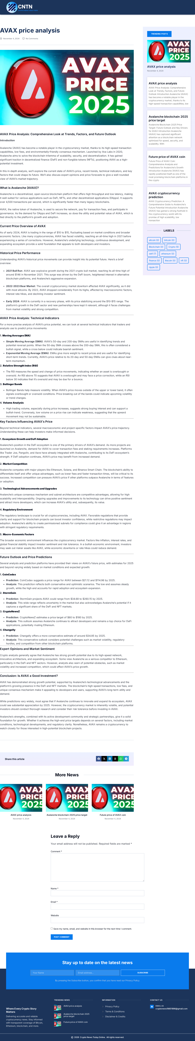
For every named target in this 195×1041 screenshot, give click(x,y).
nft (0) (184, 260)
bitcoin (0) (169, 240)
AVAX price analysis (21, 815)
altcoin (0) (154, 240)
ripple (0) (153, 267)
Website (55, 915)
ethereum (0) (167, 253)
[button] (98, 758)
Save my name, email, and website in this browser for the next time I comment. (92, 928)
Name (54, 888)
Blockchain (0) (156, 247)
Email (54, 902)
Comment (56, 851)
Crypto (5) (173, 247)
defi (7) (152, 253)
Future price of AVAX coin (113, 815)
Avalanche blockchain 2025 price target (67, 815)
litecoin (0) (170, 260)
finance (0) (154, 260)
